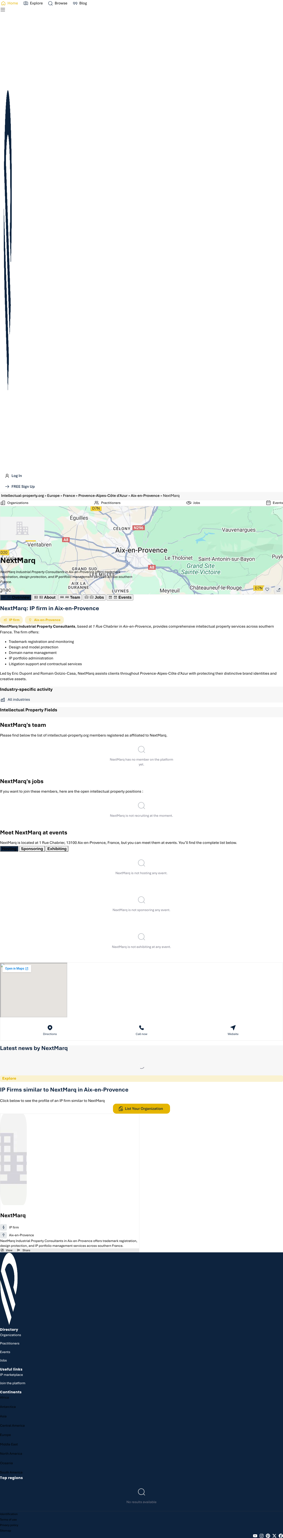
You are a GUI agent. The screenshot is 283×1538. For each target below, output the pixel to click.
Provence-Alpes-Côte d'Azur (103, 495)
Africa (4, 1397)
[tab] (15, 597)
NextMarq (13, 1215)
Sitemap (5, 1530)
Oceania (6, 1463)
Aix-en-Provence (145, 495)
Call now (141, 1034)
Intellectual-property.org (22, 495)
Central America (12, 1425)
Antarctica (8, 1407)
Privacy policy (9, 1525)
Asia (3, 1416)
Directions (50, 1034)
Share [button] (26, 1250)
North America (11, 1453)
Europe (53, 495)
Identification (9, 1514)
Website (233, 1034)
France (69, 495)
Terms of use (8, 1519)
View (9, 1250)
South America (11, 1472)
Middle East (9, 1444)
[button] (57, 3)
